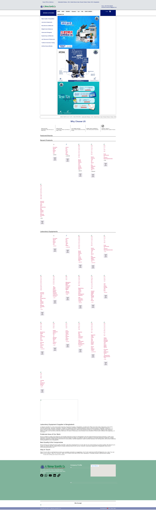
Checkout (74, 11)
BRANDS (68, 11)
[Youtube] (50, 475)
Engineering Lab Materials (47, 35)
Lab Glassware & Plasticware (48, 39)
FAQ (82, 11)
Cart (79, 11)
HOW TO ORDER (88, 11)
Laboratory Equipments (46, 22)
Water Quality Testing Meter (47, 18)
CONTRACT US (60, 14)
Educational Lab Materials (47, 25)
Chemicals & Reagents (46, 32)
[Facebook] (41, 475)
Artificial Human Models (46, 46)
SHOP (63, 11)
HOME (58, 11)
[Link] (58, 475)
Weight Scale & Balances (47, 29)
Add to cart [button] (55, 158)
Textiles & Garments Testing (48, 42)
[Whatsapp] (46, 475)
